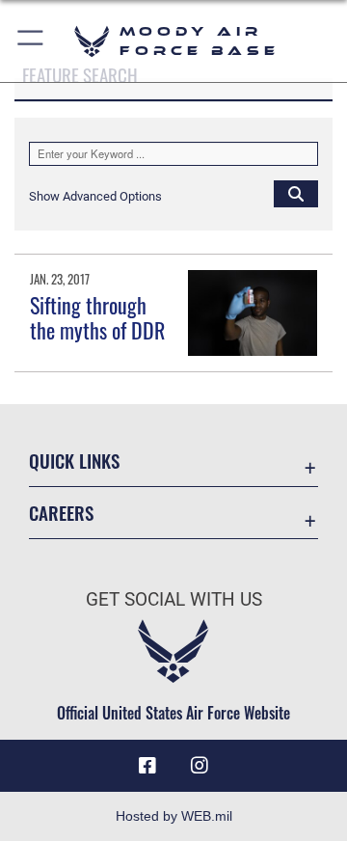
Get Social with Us (174, 599)
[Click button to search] (296, 192)
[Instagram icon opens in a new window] (199, 765)
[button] (31, 41)
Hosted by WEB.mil (174, 816)
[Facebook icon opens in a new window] (147, 765)
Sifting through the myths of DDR (97, 317)
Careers (61, 513)
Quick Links (74, 461)
